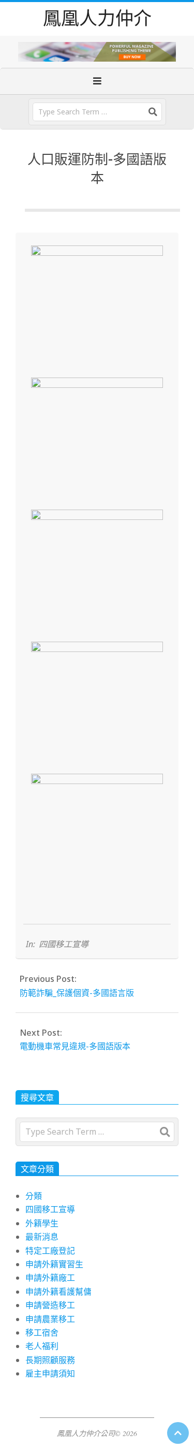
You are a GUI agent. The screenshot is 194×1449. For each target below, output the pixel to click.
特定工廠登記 (50, 1250)
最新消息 (41, 1236)
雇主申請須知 (50, 1373)
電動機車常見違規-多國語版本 (75, 1046)
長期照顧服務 (50, 1360)
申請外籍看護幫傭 (58, 1291)
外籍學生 (41, 1223)
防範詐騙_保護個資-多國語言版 (77, 992)
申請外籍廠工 (50, 1277)
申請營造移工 (50, 1305)
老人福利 (41, 1346)
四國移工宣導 (63, 944)
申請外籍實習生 (54, 1264)
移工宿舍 (41, 1332)
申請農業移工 (50, 1319)
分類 (33, 1195)
